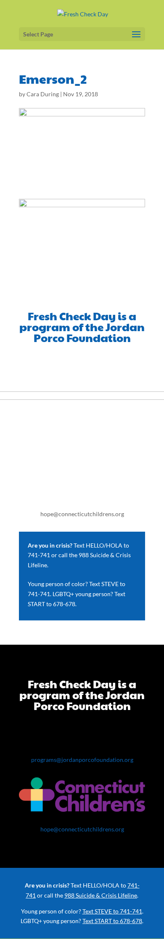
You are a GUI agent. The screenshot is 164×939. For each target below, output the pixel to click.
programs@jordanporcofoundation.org (82, 759)
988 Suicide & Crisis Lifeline (100, 895)
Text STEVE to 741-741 (112, 911)
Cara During (42, 94)
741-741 (39, 554)
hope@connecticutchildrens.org (82, 513)
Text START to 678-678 (112, 920)
